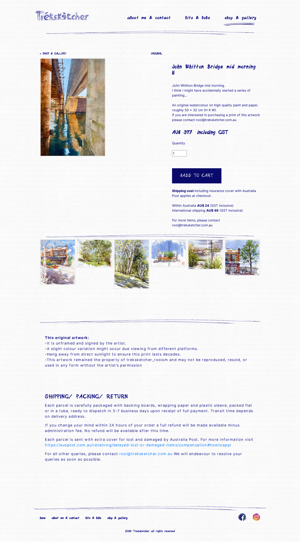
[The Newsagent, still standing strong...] (58, 262)
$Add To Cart (196, 175)
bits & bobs (197, 18)
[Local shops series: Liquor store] (169, 253)
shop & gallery (241, 18)
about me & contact (149, 18)
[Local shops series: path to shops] (205, 254)
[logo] (62, 15)
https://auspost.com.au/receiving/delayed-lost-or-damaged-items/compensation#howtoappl (138, 445)
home (43, 518)
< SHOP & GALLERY (53, 53)
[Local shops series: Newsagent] (242, 257)
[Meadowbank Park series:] (95, 253)
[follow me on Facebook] (242, 517)
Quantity (178, 143)
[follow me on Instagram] (256, 517)
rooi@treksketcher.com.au (145, 454)
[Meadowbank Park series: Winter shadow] (132, 264)
